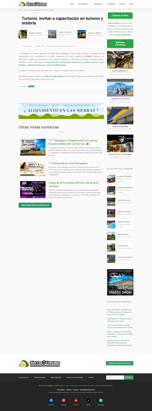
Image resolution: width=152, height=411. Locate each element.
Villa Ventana (61, 389)
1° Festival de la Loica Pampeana (68, 163)
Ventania (68, 389)
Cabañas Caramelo (35, 33)
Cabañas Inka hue (123, 234)
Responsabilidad (56, 377)
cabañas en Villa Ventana (53, 76)
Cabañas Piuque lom (124, 200)
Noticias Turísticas (120, 43)
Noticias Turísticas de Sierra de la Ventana (62, 46)
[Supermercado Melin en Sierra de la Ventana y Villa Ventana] (120, 119)
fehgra (32, 86)
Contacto (91, 377)
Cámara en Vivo (120, 15)
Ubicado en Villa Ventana (37, 35)
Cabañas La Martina (94, 33)
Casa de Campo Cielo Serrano (127, 257)
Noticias (122, 4)
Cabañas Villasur (122, 246)
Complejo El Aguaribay (124, 176)
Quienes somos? (24, 377)
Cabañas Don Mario (123, 222)
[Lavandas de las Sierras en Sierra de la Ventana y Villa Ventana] (120, 91)
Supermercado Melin (120, 126)
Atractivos (98, 4)
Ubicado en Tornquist (125, 259)
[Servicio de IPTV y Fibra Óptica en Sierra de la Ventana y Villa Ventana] (120, 147)
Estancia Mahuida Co (120, 71)
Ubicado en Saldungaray (96, 35)
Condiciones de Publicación (74, 377)
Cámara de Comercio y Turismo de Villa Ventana (47, 65)
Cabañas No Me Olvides (125, 187)
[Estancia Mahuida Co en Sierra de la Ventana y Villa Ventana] (120, 63)
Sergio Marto (28, 46)
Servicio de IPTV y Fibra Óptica (120, 154)
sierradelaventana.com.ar (87, 389)
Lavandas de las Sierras (120, 99)
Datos (131, 4)
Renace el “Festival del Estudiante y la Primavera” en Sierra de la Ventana (120, 334)
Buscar (129, 377)
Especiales (111, 4)
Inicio (72, 4)
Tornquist (75, 389)
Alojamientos (83, 4)
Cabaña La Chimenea (124, 211)
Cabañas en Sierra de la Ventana (119, 363)
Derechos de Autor (39, 377)
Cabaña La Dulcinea (64, 32)
